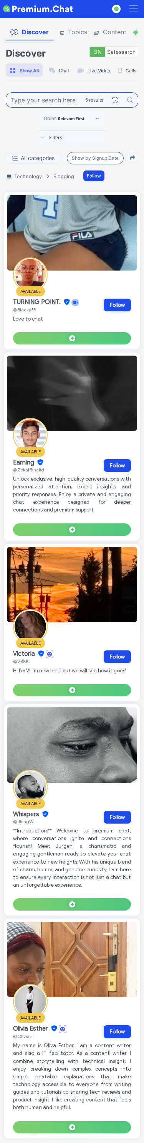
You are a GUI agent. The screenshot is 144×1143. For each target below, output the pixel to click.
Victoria (24, 654)
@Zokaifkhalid (28, 470)
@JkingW (23, 821)
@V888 (20, 661)
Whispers (27, 814)
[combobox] (72, 138)
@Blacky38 (24, 309)
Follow (94, 176)
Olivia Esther (31, 1029)
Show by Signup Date (95, 158)
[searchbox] (83, 137)
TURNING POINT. (37, 302)
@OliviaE (22, 1036)
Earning (24, 462)
